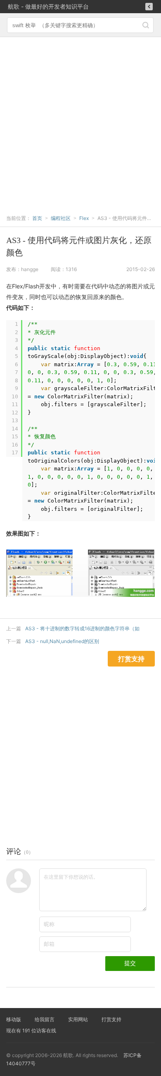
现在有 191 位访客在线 (31, 1030)
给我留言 (44, 1019)
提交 (130, 963)
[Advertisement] (80, 121)
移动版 (13, 1019)
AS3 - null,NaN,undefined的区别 (62, 641)
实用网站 (78, 1019)
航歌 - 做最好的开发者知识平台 (48, 6)
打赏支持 (111, 1019)
